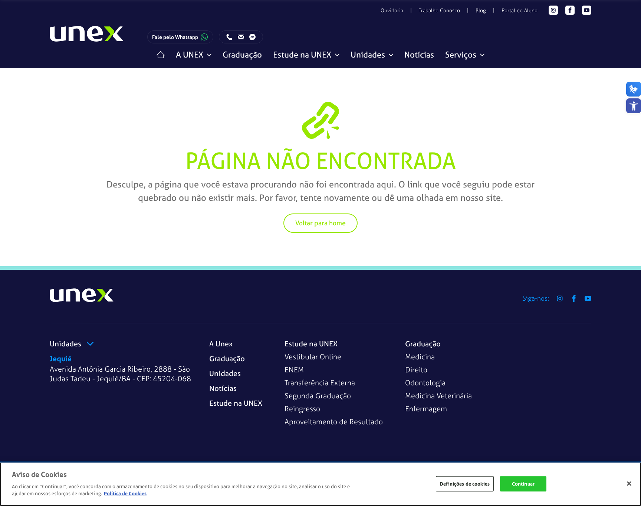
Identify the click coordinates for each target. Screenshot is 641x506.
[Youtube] (586, 10)
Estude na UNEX (235, 403)
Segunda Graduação (318, 396)
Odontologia (425, 383)
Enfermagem (426, 409)
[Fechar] (629, 483)
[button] (633, 105)
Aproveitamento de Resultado (334, 422)
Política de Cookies (125, 493)
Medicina (420, 357)
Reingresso (302, 409)
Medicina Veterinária (438, 396)
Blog (481, 10)
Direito (416, 370)
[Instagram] (553, 10)
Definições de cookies (465, 483)
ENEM (294, 370)
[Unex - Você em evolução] (87, 37)
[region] (320, 484)
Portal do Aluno (520, 10)
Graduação (242, 54)
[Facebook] (570, 10)
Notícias (419, 54)
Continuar (523, 483)
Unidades (225, 373)
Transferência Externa (320, 383)
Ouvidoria (392, 10)
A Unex (221, 344)
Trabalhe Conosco (439, 10)
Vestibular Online (313, 357)
